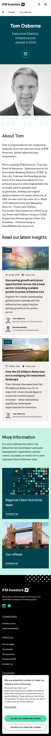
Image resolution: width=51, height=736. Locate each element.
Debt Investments (10, 628)
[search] (39, 4)
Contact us (7, 664)
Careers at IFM (9, 659)
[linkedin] (3, 606)
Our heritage (8, 644)
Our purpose (8, 654)
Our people (7, 649)
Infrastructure (9, 623)
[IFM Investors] (25, 590)
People (12, 12)
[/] (13, 4)
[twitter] (9, 606)
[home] (3, 12)
